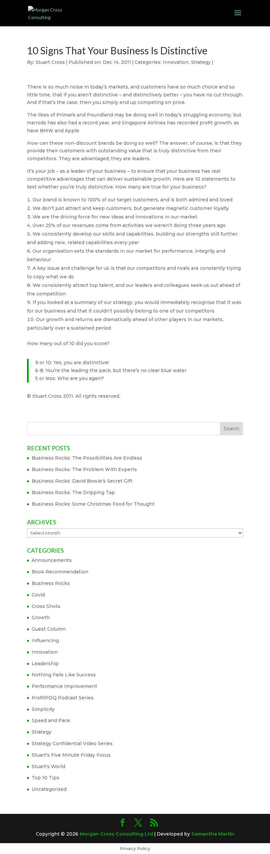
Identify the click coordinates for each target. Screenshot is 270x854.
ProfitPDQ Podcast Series (63, 698)
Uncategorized (49, 789)
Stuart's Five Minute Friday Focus (71, 755)
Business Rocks (51, 583)
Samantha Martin (212, 834)
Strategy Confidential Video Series (72, 743)
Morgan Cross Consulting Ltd (116, 834)
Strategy (201, 62)
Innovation (176, 62)
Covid (38, 595)
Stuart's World (48, 766)
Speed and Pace (51, 720)
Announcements (52, 560)
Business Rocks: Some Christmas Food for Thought (93, 504)
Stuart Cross (50, 62)
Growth (41, 617)
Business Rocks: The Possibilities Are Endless (87, 458)
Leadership (45, 663)
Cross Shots (46, 606)
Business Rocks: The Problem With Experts (84, 469)
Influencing (45, 640)
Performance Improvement (64, 686)
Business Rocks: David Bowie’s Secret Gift (82, 481)
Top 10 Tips (45, 778)
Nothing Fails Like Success (64, 675)
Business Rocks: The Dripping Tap (73, 492)
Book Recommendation (60, 572)
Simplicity (43, 709)
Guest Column (49, 629)
